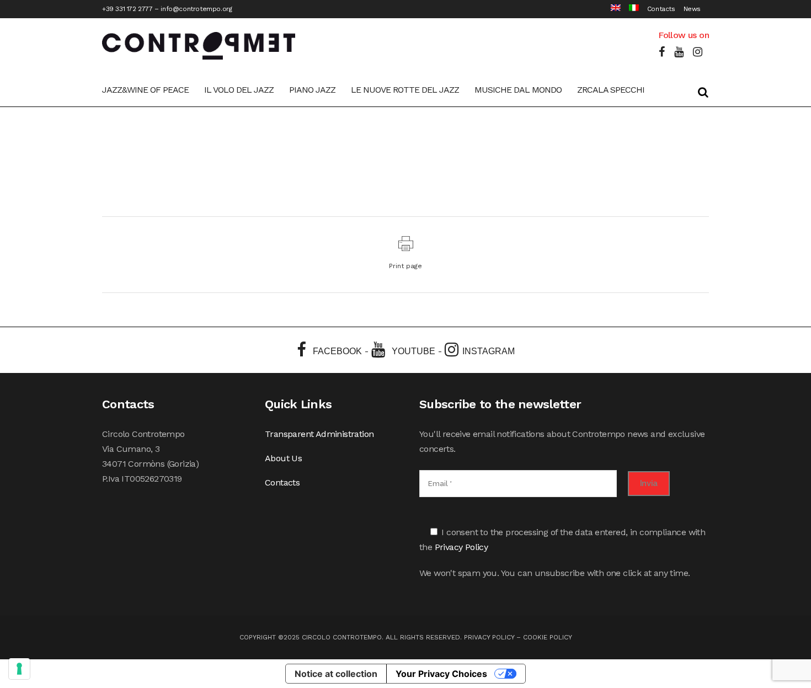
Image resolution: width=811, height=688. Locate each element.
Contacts (661, 9)
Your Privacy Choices (441, 673)
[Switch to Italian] (630, 9)
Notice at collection (336, 673)
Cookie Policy (547, 637)
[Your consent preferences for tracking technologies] (19, 668)
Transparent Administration (319, 434)
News (692, 9)
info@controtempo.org (196, 9)
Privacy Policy (461, 547)
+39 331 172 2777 (127, 9)
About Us (283, 458)
